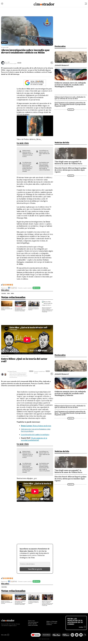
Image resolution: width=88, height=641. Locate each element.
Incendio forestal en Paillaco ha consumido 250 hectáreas (6, 308)
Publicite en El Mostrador (51, 621)
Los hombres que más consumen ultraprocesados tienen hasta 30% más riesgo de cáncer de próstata (44, 166)
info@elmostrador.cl (12, 625)
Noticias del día (62, 142)
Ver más (31, 371)
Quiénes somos (31, 620)
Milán (12, 293)
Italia (8, 293)
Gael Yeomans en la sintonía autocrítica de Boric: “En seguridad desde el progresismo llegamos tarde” (70, 104)
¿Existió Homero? (62, 65)
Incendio (4, 293)
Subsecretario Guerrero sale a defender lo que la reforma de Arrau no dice (27, 153)
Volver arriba (4, 634)
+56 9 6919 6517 (4, 625)
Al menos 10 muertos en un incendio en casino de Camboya (33, 308)
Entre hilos (4, 587)
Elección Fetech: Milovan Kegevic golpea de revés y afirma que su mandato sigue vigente (70, 170)
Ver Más (19, 62)
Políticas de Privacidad (33, 625)
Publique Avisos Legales (51, 623)
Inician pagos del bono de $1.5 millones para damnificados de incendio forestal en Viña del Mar (20, 309)
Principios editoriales (32, 623)
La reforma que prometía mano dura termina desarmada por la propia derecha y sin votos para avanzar (27, 167)
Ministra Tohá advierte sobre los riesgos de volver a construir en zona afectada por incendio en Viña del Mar (47, 309)
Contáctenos (49, 624)
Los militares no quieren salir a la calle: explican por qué (44, 153)
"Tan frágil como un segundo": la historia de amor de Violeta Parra (68, 162)
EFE (9, 62)
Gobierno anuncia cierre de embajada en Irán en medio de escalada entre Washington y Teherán (70, 85)
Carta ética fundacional (33, 622)
